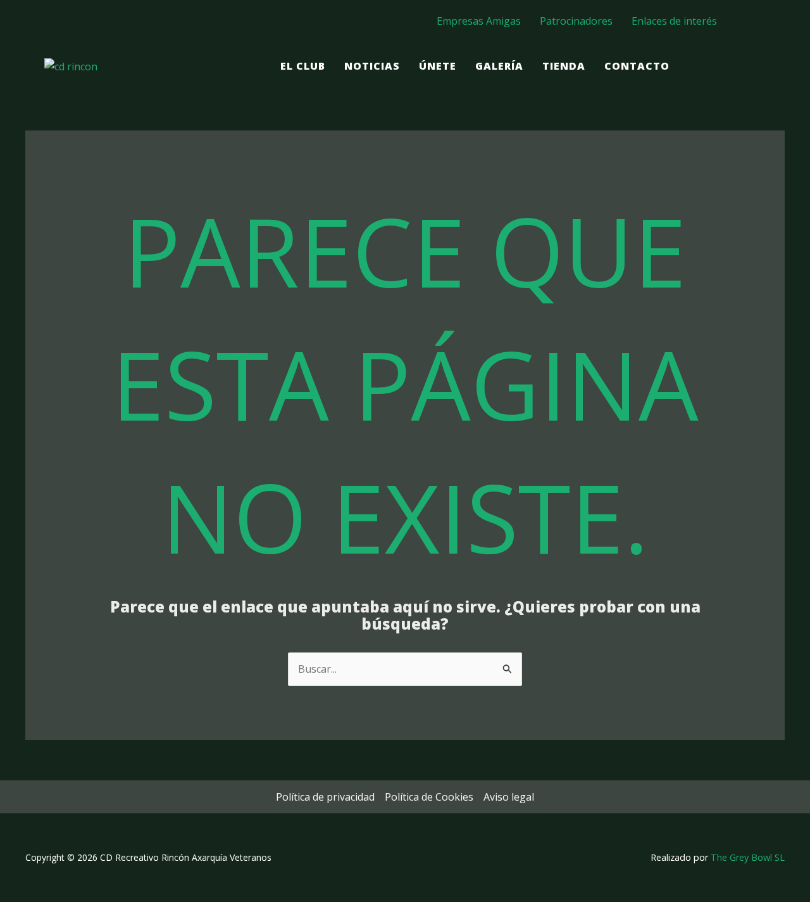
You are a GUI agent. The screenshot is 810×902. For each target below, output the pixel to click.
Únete (437, 66)
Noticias (372, 66)
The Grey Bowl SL (748, 857)
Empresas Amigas (479, 21)
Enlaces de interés (674, 21)
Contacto (637, 66)
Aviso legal (508, 797)
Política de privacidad (325, 797)
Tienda (563, 66)
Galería (499, 66)
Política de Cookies (429, 797)
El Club (302, 66)
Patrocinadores (576, 21)
